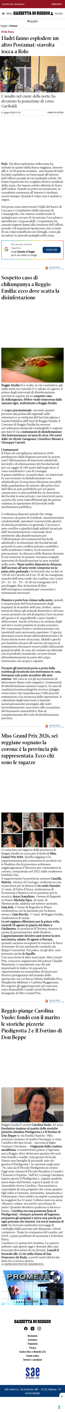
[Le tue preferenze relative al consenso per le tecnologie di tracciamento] (59, 1407)
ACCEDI (59, 14)
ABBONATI (56, 4)
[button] (33, 1287)
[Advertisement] (26, 140)
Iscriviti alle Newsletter (13, 4)
